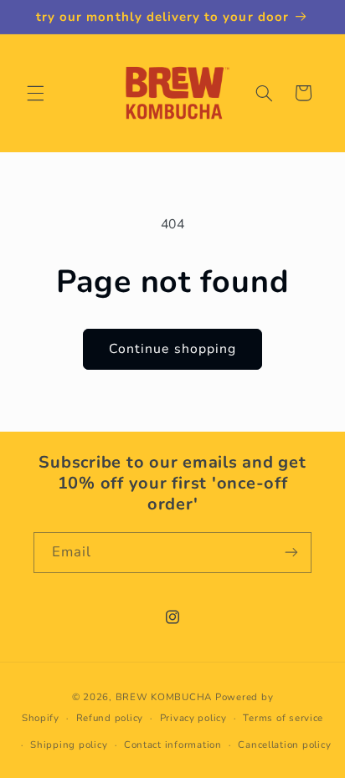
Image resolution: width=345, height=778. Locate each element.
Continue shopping (172, 349)
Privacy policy (193, 717)
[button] (35, 93)
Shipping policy (68, 744)
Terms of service (283, 717)
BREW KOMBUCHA (164, 697)
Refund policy (110, 717)
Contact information (173, 744)
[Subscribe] (291, 552)
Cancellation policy (284, 744)
